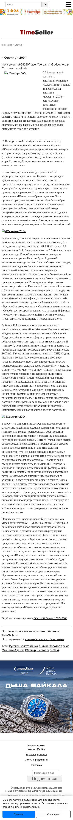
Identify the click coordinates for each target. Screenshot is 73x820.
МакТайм (8, 650)
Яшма (34, 646)
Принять (18, 814)
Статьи (18, 45)
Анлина (44, 646)
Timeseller (7, 45)
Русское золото (19, 646)
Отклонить (53, 814)
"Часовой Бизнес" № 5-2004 (50, 618)
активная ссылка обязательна (44, 639)
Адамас (19, 650)
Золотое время (59, 646)
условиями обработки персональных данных (39, 791)
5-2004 (54, 650)
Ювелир (30, 650)
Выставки (42, 650)
